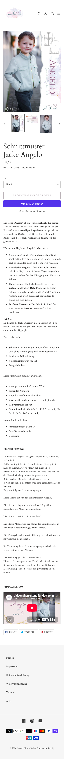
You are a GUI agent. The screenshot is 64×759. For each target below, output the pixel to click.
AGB (8, 701)
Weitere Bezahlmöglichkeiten (32, 211)
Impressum (12, 666)
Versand (10, 692)
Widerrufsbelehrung (16, 684)
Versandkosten (28, 168)
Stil (5, 179)
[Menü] (58, 13)
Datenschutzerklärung (17, 675)
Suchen (10, 658)
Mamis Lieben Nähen (26, 748)
